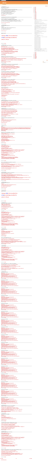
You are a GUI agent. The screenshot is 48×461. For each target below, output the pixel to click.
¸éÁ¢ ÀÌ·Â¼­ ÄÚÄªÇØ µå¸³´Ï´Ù (4, 87)
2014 (34, 54)
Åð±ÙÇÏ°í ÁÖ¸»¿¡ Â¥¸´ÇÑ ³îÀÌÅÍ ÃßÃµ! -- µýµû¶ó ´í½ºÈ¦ (7, 132)
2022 (34, 8)
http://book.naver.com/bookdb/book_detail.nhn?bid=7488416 (11, 157)
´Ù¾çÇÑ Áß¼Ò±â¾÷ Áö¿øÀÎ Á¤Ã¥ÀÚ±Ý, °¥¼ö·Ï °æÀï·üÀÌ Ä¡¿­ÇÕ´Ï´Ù (9, 64)
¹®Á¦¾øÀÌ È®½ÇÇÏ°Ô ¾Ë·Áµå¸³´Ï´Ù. (5, 25)
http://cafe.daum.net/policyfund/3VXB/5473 (6, 61)
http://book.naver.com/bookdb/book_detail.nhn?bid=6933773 (10, 223)
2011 (34, 56)
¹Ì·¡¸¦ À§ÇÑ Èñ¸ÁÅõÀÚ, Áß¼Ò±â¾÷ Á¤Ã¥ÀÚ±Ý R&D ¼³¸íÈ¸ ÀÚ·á (9, 422)
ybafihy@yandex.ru (16, 301)
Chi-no (4, 3)
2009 (34, 57)
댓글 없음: (5, 15)
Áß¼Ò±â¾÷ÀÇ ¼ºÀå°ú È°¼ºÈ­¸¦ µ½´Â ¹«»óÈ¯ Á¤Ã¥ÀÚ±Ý (8, 405)
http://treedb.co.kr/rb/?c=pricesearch (8, 257)
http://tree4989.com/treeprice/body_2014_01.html (9, 155)
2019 (34, 9)
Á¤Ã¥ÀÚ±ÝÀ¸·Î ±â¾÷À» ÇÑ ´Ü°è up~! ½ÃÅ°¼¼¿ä (7, 56)
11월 (35, 13)
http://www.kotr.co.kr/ (7, 154)
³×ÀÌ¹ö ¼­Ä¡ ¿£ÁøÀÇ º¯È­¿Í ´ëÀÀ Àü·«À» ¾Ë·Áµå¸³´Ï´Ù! (7, 172)
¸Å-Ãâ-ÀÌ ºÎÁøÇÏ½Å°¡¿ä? (4, 229)
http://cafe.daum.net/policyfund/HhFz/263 (6, 429)
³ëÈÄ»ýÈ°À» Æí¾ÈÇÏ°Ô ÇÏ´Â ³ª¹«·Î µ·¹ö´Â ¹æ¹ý (39, 50)
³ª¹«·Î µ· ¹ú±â (35, 34)
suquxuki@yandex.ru (16, 285)
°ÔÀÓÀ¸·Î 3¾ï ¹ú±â (3, 33)
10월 (35, 14)
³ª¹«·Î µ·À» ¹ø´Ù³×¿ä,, (3, 144)
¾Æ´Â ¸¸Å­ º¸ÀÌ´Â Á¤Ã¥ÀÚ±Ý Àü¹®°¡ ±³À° (6, 237)
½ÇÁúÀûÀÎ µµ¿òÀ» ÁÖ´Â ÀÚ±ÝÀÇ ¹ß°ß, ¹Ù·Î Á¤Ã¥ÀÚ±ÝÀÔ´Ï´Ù (9, 17)
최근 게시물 (1, 458)
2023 (34, 7)
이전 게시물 (30, 458)
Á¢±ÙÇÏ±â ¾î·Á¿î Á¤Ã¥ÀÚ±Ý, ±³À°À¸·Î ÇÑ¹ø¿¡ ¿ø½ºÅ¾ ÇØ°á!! (8, 100)
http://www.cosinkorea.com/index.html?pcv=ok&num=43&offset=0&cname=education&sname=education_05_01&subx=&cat (15, 179)
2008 (34, 58)
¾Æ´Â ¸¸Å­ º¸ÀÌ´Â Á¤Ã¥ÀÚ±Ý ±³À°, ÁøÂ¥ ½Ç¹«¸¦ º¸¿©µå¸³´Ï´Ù (8, 162)
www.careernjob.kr (3, 54)
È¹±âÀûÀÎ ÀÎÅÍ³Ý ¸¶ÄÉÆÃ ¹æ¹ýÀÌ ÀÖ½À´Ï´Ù (39, 33)
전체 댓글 (44, 62)
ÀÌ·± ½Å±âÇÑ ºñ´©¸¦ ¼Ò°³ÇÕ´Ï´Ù (5, 7)
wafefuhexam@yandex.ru (16, 293)
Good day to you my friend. (4, 287)
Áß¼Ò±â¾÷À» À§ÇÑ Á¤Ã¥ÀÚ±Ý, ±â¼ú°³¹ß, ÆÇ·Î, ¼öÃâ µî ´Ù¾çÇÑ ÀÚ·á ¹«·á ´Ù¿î (11, 449)
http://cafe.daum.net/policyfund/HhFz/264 (6, 455)
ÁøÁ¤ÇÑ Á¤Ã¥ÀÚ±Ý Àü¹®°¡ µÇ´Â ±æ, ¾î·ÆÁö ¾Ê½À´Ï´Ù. (8, 79)
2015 (34, 12)
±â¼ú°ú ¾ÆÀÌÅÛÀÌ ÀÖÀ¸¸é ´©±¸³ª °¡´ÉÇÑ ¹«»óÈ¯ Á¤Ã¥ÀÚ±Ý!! (8, 263)
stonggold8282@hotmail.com (4, 208)
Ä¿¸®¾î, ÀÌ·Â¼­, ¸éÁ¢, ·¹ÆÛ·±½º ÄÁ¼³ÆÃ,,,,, (6, 45)
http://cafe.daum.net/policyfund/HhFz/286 (5, 22)
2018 (34, 10)
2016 (34, 11)
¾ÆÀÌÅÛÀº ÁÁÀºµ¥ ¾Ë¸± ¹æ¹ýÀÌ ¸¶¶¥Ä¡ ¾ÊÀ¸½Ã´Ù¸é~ (40, 28)
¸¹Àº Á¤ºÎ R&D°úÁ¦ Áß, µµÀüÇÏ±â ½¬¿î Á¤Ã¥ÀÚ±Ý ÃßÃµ (8, 71)
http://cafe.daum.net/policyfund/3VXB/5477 (6, 85)
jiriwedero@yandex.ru (16, 332)
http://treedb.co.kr (12, 220)
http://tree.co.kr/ (5, 221)
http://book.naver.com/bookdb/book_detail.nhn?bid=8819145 (8, 158)
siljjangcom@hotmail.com (4, 30)
